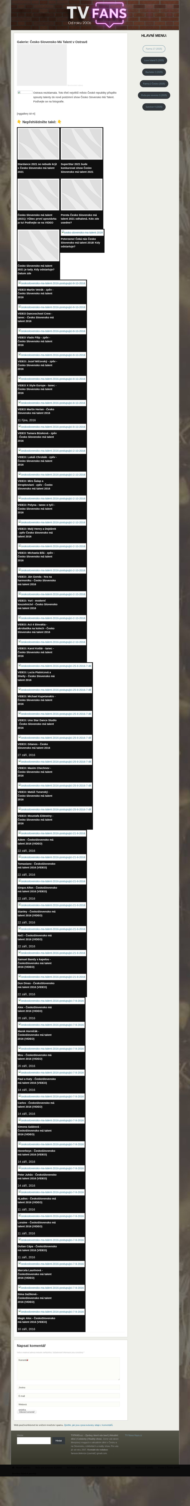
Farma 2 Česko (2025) (154, 83)
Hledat (20, 1435)
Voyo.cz (138, 1435)
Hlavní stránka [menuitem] (23, 1467)
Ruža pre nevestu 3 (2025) (154, 95)
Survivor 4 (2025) (154, 107)
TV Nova (129, 1435)
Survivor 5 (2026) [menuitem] (75, 1467)
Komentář (23, 1361)
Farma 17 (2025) (154, 48)
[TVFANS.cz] (95, 15)
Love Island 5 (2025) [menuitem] (120, 1467)
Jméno (22, 1387)
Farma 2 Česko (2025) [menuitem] (169, 1467)
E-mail (22, 1396)
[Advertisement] (42, 65)
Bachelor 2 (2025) (154, 72)
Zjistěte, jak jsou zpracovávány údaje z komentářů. (88, 1425)
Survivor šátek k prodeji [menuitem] (24, 1473)
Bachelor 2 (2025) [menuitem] (144, 1467)
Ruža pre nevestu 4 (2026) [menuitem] (48, 1467)
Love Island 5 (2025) (154, 60)
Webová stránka (23, 1407)
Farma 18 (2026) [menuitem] (97, 1467)
